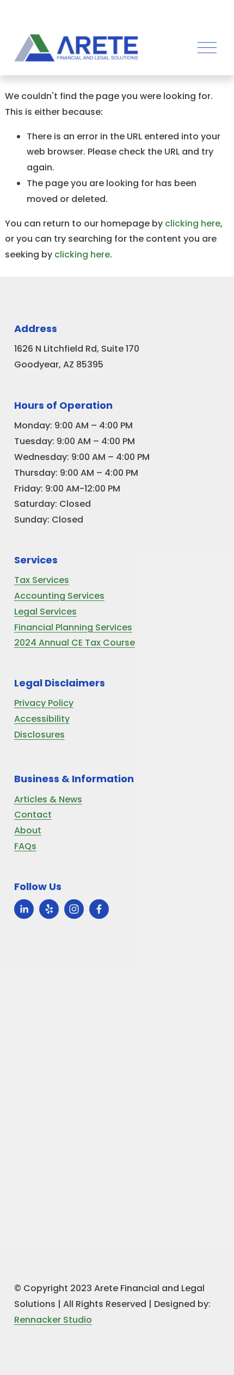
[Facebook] (99, 909)
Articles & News (48, 799)
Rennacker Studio (53, 1319)
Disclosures (39, 734)
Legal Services (45, 611)
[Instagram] (74, 909)
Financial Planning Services (73, 627)
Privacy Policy (43, 703)
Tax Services (41, 580)
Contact (33, 814)
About (27, 830)
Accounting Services (59, 596)
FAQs (25, 846)
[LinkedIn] (24, 909)
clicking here (192, 223)
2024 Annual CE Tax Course (74, 642)
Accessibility (42, 719)
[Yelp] (49, 909)
